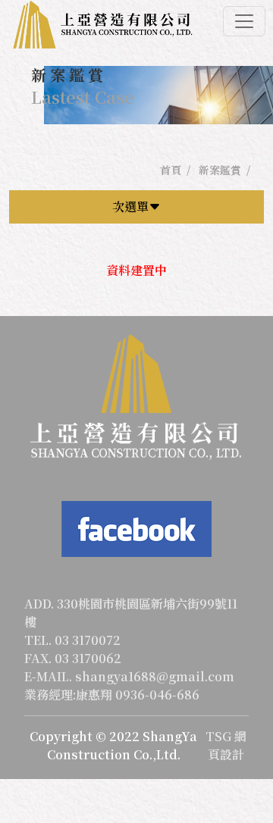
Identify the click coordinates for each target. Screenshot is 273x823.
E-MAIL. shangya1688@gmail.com (129, 676)
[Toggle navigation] (244, 21)
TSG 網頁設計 (226, 745)
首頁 (170, 169)
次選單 (130, 206)
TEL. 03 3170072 (72, 640)
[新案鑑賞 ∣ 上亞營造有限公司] (102, 25)
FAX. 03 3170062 (72, 658)
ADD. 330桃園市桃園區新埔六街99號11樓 (130, 613)
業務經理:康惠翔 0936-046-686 (111, 694)
